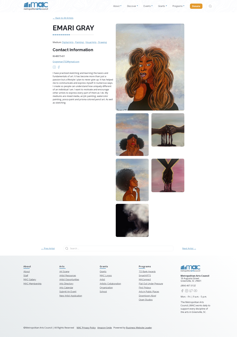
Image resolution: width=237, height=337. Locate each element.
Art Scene (64, 271)
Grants (162, 6)
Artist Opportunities (69, 279)
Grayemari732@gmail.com (66, 61)
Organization (106, 287)
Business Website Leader (139, 327)
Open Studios (146, 299)
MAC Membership (32, 283)
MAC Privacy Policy (86, 327)
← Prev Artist (48, 248)
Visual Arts (90, 42)
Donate (196, 6)
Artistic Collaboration (110, 283)
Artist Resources (67, 275)
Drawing (102, 42)
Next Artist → (189, 248)
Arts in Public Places (149, 291)
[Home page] (36, 6)
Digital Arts (68, 42)
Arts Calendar (66, 287)
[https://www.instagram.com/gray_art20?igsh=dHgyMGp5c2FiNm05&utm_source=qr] (54, 67)
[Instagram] (186, 291)
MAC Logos (106, 275)
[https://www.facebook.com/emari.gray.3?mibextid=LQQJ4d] (58, 67)
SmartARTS (145, 275)
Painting (79, 42)
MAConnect (145, 279)
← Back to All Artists (63, 17)
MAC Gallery (29, 279)
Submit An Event (67, 291)
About (116, 6)
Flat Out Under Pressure (151, 283)
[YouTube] (195, 291)
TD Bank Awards (147, 271)
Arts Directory (66, 283)
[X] (191, 291)
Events (147, 6)
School (103, 291)
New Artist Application (70, 295)
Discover (132, 6)
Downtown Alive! (147, 295)
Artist (102, 279)
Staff (25, 275)
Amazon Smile (104, 327)
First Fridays (145, 287)
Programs (177, 6)
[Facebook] (182, 291)
